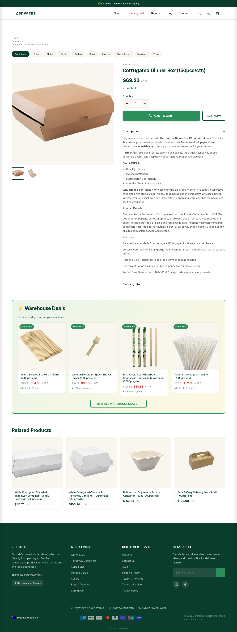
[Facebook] (185, 584)
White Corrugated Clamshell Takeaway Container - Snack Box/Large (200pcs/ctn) (32, 495)
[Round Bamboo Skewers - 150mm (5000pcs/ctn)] (41, 346)
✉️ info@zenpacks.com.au (27, 574)
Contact (184, 13)
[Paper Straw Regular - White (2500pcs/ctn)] (195, 346)
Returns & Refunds (132, 578)
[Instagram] (176, 584)
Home (15, 38)
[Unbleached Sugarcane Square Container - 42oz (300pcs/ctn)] (145, 462)
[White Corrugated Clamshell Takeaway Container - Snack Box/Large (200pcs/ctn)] (37, 462)
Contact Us (128, 560)
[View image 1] (18, 173)
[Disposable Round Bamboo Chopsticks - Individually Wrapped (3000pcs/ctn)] (144, 346)
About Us (127, 554)
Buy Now (214, 116)
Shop (117, 13)
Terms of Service (132, 584)
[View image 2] (32, 173)
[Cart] (217, 13)
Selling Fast (136, 13)
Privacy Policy (130, 590)
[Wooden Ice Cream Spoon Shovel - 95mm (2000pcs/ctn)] (93, 346)
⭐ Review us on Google (27, 583)
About (154, 13)
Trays (156, 54)
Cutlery (78, 54)
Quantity (128, 96)
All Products (78, 554)
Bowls (64, 54)
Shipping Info (131, 284)
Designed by (118, 628)
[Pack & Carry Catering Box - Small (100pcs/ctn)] (200, 462)
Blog (169, 13)
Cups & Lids (77, 566)
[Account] (208, 13)
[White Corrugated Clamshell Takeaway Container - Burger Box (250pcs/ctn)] (91, 462)
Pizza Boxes (123, 54)
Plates (50, 54)
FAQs (125, 566)
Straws (106, 54)
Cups (37, 54)
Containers (17, 41)
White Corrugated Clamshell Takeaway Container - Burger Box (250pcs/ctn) (88, 495)
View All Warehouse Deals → (118, 403)
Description (130, 131)
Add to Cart (164, 116)
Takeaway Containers (83, 560)
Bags (92, 54)
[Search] (199, 13)
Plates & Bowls (79, 572)
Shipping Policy (131, 572)
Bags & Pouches (80, 584)
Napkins (141, 54)
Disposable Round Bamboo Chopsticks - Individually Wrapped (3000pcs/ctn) (143, 378)
